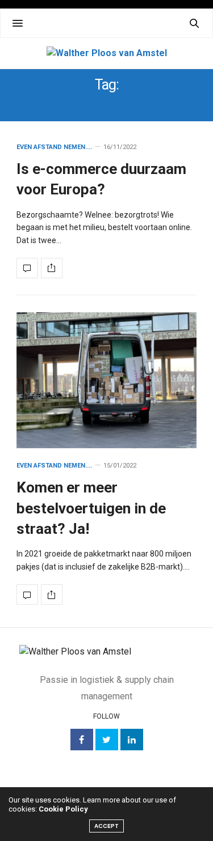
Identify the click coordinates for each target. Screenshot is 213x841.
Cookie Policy (63, 809)
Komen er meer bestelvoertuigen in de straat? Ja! (91, 508)
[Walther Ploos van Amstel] (107, 53)
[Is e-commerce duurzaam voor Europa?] (27, 268)
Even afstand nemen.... (54, 147)
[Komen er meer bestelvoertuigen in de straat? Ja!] (106, 380)
